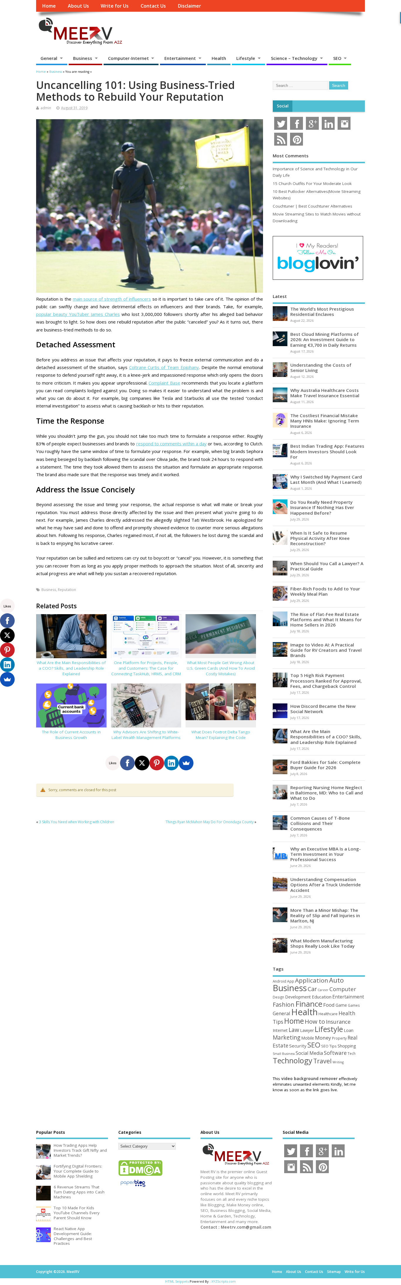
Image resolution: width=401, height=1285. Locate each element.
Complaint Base (164, 383)
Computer (342, 989)
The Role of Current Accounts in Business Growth (71, 734)
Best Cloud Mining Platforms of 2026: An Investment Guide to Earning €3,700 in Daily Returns (324, 339)
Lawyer (307, 1030)
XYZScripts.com (223, 1281)
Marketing (286, 1037)
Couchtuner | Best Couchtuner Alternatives (312, 206)
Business (82, 58)
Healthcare (328, 1013)
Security (297, 1046)
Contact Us (153, 6)
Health (219, 58)
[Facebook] (127, 763)
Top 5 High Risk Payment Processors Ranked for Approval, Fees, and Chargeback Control (326, 680)
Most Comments (291, 156)
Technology (292, 1060)
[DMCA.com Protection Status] (140, 1175)
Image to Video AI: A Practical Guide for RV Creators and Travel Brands (326, 650)
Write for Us (115, 6)
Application (311, 980)
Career (323, 990)
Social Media (309, 1053)
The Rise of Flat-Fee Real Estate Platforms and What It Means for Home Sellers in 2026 (326, 619)
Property (339, 1038)
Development (298, 997)
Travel (322, 1061)
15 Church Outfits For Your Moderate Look (312, 183)
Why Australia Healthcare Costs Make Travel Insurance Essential (324, 392)
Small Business (284, 1054)
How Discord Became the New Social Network (322, 708)
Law (294, 1030)
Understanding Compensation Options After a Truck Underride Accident (325, 884)
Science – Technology (294, 58)
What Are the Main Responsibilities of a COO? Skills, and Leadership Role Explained (71, 668)
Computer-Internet (128, 58)
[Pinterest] (156, 763)
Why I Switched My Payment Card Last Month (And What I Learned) (326, 479)
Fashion (283, 1004)
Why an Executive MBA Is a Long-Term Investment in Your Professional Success (325, 854)
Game (341, 1005)
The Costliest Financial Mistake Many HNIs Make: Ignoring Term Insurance (324, 420)
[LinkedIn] (171, 763)
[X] (142, 763)
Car (312, 989)
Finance (308, 1003)
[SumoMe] (186, 763)
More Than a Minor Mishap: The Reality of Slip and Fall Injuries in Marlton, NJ (325, 915)
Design (278, 997)
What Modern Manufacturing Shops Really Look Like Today (322, 943)
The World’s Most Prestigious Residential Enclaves (322, 311)
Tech (351, 1053)
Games (354, 1005)
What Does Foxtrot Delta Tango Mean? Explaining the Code (220, 734)
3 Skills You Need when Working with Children (76, 821)
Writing (338, 1062)
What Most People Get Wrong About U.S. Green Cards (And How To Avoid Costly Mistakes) (221, 668)
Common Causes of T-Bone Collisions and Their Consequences (320, 823)
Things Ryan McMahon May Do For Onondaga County (210, 821)
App (290, 981)
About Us (78, 6)
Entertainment (180, 58)
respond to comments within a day (171, 444)
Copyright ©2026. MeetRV (57, 1271)
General (49, 58)
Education (321, 997)
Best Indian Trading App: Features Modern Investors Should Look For (327, 451)
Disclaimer (189, 6)
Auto (336, 980)
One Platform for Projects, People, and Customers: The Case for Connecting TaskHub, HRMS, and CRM (146, 668)
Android (279, 981)
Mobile (307, 1038)
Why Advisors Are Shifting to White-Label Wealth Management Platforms (146, 734)
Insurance (338, 1021)
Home (49, 6)
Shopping (347, 1046)
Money (323, 1037)
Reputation (67, 589)
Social (283, 106)
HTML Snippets (177, 1281)
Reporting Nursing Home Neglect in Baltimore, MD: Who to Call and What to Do (326, 792)
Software (335, 1052)
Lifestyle (245, 58)
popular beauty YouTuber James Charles (78, 314)
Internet (280, 1030)
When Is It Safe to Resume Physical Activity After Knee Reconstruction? (320, 538)
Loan (348, 1030)
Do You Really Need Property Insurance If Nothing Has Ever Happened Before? (322, 507)
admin (46, 107)
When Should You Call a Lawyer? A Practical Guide (326, 566)
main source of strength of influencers (112, 299)
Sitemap (334, 1271)
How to (315, 1021)
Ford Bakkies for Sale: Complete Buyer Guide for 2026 (325, 764)
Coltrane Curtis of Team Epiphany (164, 367)
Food (329, 1004)
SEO (337, 58)
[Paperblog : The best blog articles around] (132, 1187)
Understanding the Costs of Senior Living (320, 367)
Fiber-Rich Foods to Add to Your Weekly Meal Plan (325, 591)
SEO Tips (329, 1046)
